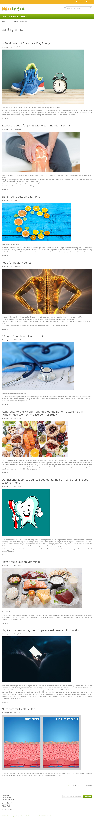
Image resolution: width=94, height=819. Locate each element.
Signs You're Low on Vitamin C (21, 196)
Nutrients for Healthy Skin (18, 709)
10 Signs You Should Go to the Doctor (26, 336)
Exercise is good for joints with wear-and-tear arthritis (36, 125)
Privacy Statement (8, 800)
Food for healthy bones (16, 262)
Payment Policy (7, 804)
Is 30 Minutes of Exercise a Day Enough (27, 43)
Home (3, 21)
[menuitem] (4, 16)
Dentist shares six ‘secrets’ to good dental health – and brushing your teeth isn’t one (46, 481)
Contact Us (5, 795)
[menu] (47, 16)
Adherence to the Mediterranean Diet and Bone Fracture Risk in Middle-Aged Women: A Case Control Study (42, 413)
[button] (7, 810)
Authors (16, 21)
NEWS (9, 21)
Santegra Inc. (8, 47)
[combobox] (79, 7)
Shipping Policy (7, 802)
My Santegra (78, 2)
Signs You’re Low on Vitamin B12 (22, 562)
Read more (5, 118)
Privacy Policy (6, 806)
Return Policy (6, 798)
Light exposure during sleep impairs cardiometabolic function (41, 630)
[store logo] (13, 9)
